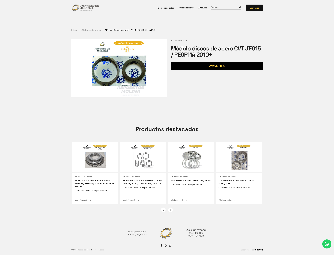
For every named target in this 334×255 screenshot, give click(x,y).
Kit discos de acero (91, 30)
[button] (163, 210)
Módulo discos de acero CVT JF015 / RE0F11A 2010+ (131, 30)
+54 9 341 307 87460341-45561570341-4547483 (196, 233)
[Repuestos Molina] (85, 8)
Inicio (74, 30)
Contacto (254, 8)
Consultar (215, 65)
